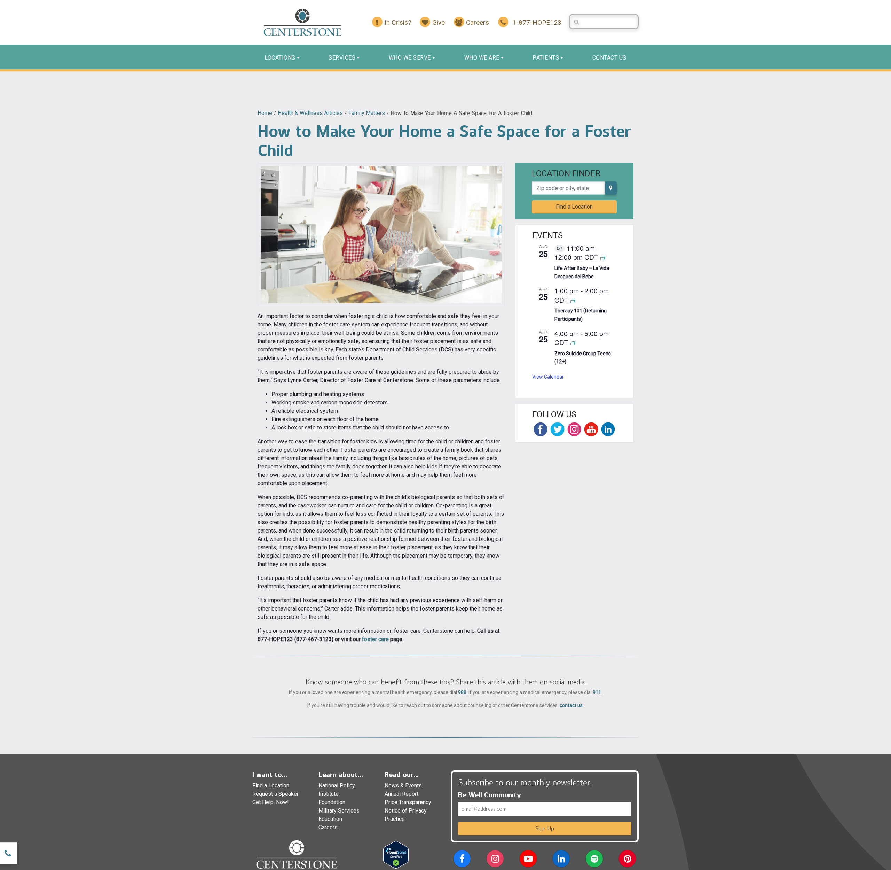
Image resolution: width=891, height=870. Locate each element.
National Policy (336, 785)
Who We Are (481, 57)
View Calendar (548, 377)
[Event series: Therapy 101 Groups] (572, 300)
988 (462, 692)
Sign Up (544, 828)
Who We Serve (410, 57)
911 (597, 692)
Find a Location (574, 206)
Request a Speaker (275, 794)
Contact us (609, 57)
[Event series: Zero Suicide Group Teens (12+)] (572, 343)
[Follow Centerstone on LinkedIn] (608, 429)
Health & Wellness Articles (310, 113)
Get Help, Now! (270, 802)
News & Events (403, 785)
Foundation (331, 802)
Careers (328, 827)
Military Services (339, 810)
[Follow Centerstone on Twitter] (557, 429)
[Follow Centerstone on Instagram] (574, 429)
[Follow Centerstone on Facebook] (540, 429)
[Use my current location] (611, 188)
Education (330, 819)
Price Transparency (408, 802)
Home (265, 113)
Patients (546, 57)
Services (342, 57)
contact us (571, 705)
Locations (280, 57)
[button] (462, 860)
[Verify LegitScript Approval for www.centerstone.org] (396, 854)
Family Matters (366, 113)
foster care (375, 639)
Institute (328, 794)
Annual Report (401, 794)
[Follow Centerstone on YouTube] (591, 429)
